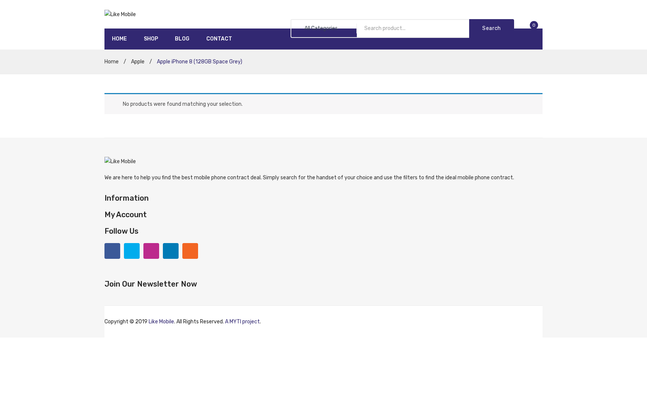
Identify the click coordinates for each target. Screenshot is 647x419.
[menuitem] (119, 39)
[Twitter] (132, 251)
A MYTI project (242, 321)
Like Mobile (161, 321)
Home (111, 62)
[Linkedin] (171, 251)
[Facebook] (112, 251)
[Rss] (190, 251)
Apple (138, 62)
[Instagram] (151, 251)
